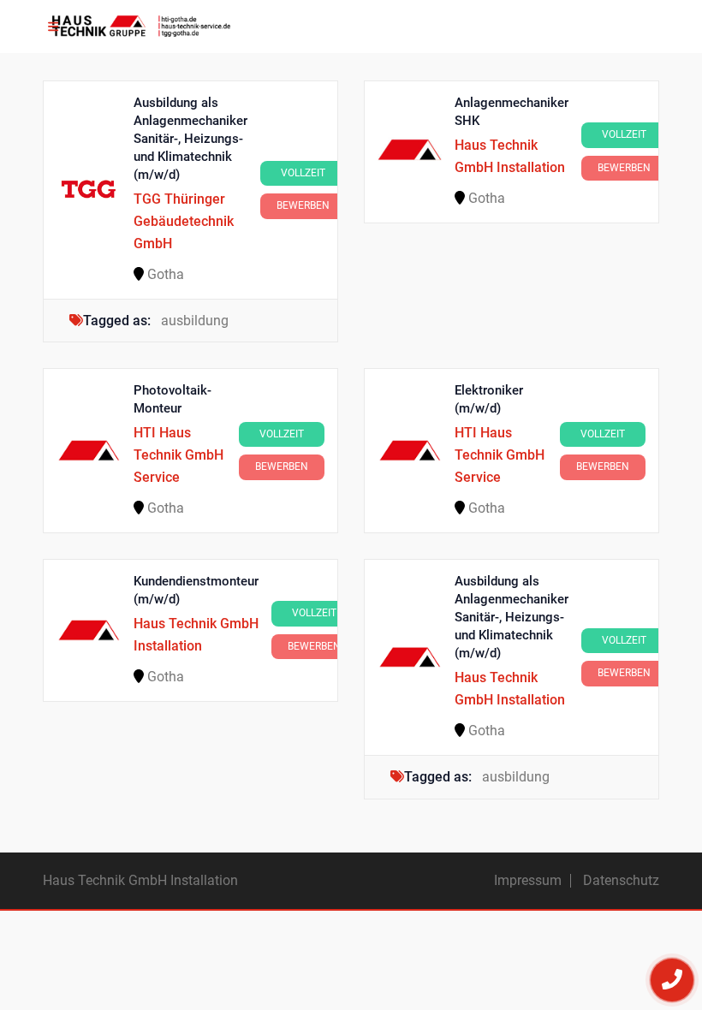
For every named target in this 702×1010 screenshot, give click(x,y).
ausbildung (195, 320)
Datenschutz (621, 880)
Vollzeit (303, 173)
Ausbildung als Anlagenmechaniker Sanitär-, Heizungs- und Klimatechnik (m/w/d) (190, 138)
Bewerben (303, 205)
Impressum (528, 880)
